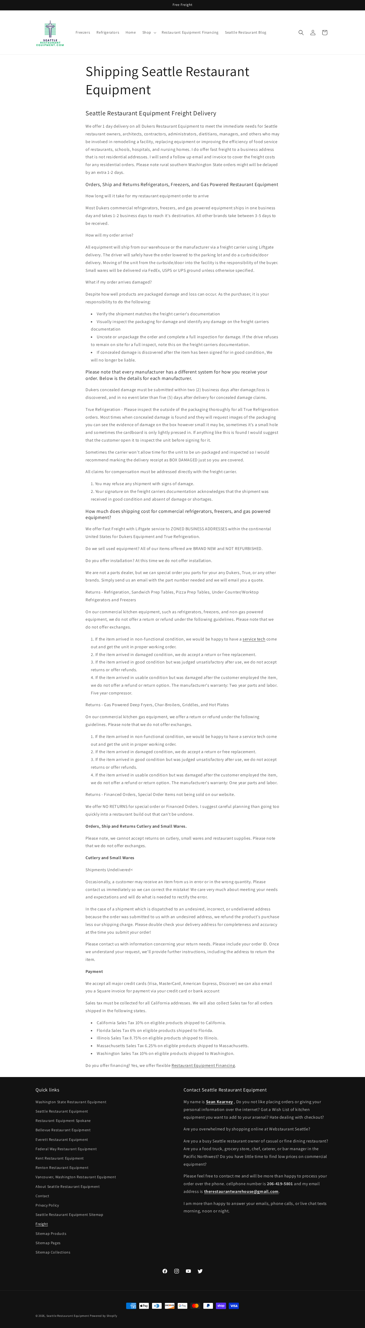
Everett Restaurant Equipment (62, 1139)
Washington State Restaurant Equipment (71, 1101)
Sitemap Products (51, 1233)
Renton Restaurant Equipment (62, 1167)
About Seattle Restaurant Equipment (68, 1186)
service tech (254, 639)
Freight (42, 1224)
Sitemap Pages (48, 1242)
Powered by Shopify (103, 1316)
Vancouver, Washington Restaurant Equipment (76, 1177)
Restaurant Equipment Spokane (63, 1120)
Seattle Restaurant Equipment (62, 1111)
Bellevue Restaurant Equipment (63, 1130)
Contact (42, 1195)
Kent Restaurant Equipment (60, 1158)
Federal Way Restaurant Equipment (66, 1148)
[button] (148, 32)
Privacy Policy (47, 1205)
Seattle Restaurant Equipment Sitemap (69, 1214)
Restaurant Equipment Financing (203, 1065)
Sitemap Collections (53, 1252)
